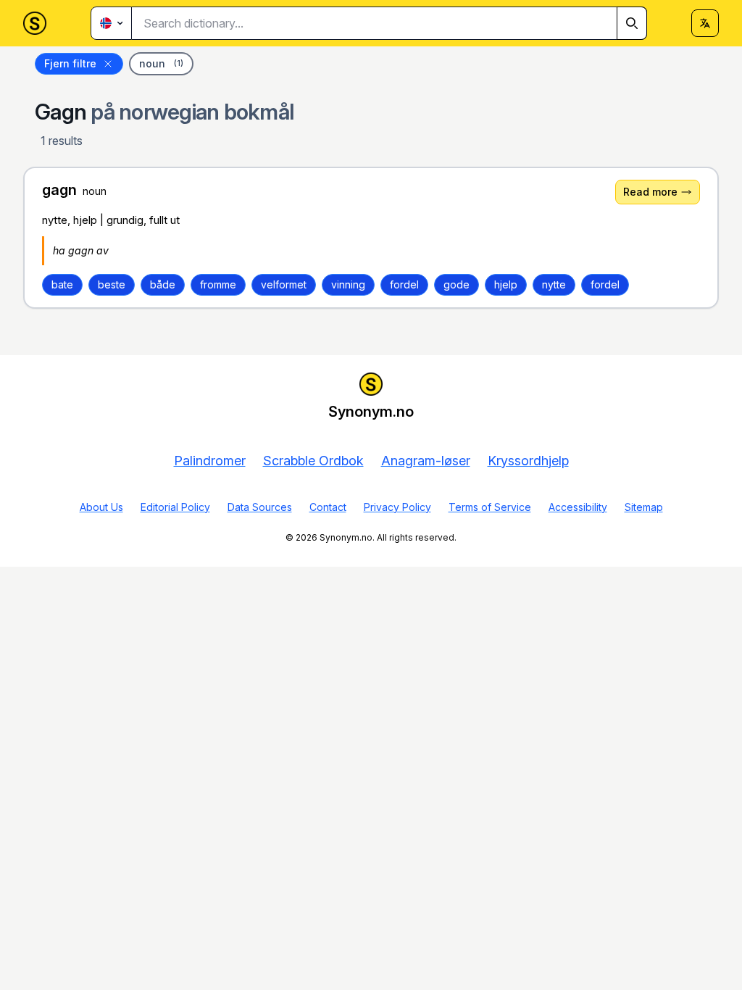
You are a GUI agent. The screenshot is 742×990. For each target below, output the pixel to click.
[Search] (632, 23)
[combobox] (389, 23)
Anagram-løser (425, 460)
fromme (218, 284)
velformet (284, 284)
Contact (327, 507)
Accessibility (578, 507)
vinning (348, 284)
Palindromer (210, 460)
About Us (101, 507)
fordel (404, 284)
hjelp (505, 284)
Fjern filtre (70, 63)
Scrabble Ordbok (313, 460)
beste (111, 284)
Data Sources (260, 507)
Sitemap (644, 507)
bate (62, 284)
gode (456, 284)
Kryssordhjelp (528, 460)
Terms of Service (490, 507)
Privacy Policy (397, 507)
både (162, 284)
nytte (554, 284)
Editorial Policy (175, 507)
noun (161, 63)
